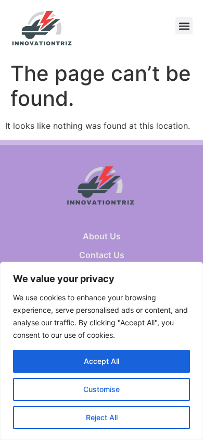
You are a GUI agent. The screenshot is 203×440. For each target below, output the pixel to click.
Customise (101, 389)
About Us (102, 236)
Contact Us (101, 255)
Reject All (102, 417)
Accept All (101, 361)
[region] (101, 351)
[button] (184, 25)
